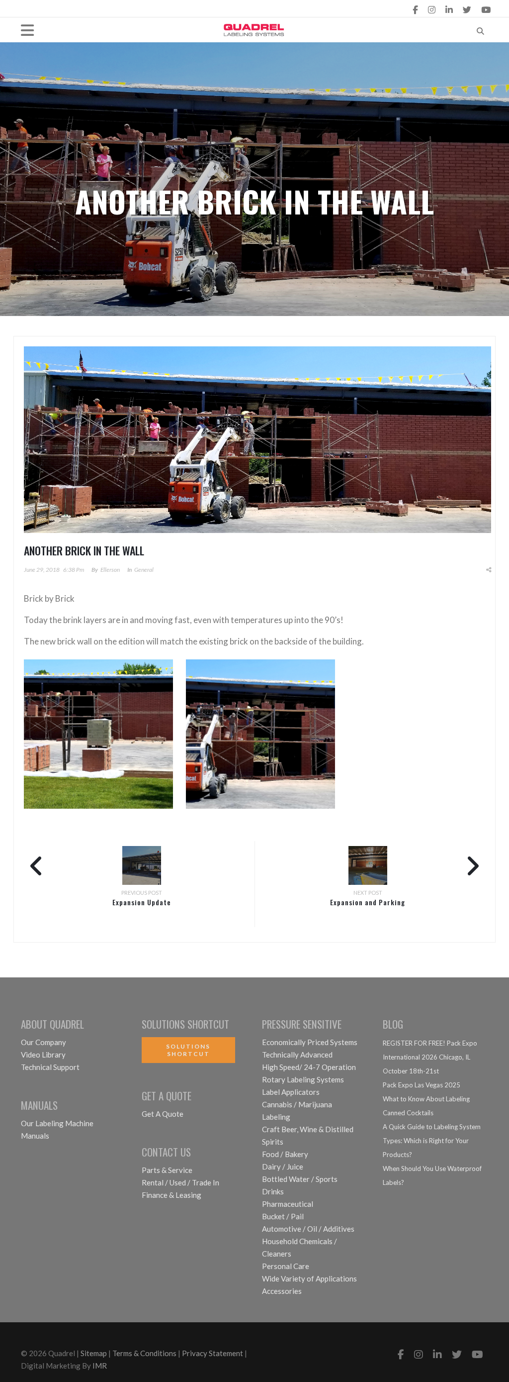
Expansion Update (141, 902)
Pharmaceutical (287, 1203)
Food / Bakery (285, 1154)
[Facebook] (415, 9)
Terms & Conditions (144, 1353)
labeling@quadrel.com (69, 9)
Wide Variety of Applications (309, 1278)
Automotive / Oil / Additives (308, 1228)
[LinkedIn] (449, 9)
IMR (99, 1365)
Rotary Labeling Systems (303, 1079)
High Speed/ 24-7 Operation (309, 1067)
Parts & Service (167, 1170)
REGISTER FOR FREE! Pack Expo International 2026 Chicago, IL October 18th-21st (430, 1057)
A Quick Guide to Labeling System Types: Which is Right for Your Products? (432, 1141)
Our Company (43, 1042)
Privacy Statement (212, 1353)
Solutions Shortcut (188, 1050)
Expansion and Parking (367, 902)
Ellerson (110, 569)
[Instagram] (431, 9)
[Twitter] (467, 9)
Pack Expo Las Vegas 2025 (421, 1085)
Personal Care (285, 1266)
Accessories (282, 1290)
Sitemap (94, 1353)
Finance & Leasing (171, 1194)
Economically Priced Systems (309, 1042)
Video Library (43, 1054)
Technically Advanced (297, 1054)
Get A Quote (162, 1113)
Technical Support (50, 1067)
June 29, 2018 (42, 569)
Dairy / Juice (282, 1166)
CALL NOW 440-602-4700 (192, 9)
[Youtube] (486, 9)
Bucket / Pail (283, 1216)
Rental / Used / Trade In (180, 1182)
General (144, 569)
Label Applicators (291, 1091)
